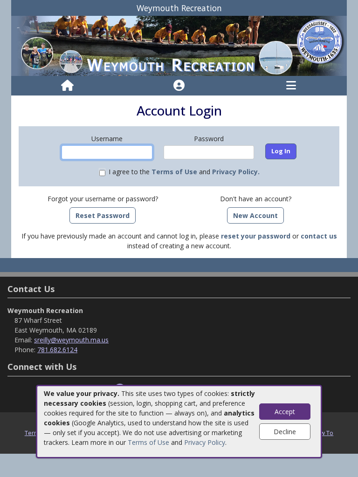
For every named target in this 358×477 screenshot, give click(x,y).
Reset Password (103, 215)
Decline (285, 431)
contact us (319, 236)
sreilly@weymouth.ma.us (71, 339)
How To (322, 433)
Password (209, 138)
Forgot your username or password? (103, 198)
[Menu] (291, 85)
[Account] (179, 85)
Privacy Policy (204, 442)
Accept (285, 411)
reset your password (255, 236)
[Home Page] (67, 85)
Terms (33, 433)
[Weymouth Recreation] (179, 45)
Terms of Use (148, 442)
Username (107, 138)
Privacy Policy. (236, 171)
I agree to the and (184, 171)
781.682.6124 (57, 349)
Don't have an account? (255, 198)
